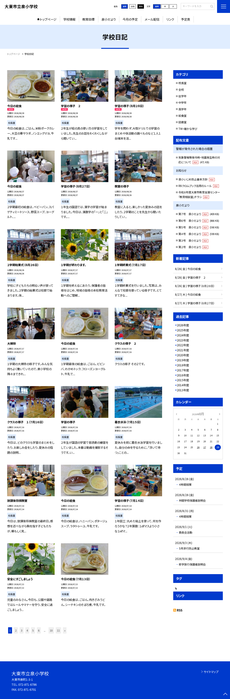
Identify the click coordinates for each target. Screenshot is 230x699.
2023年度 (183, 340)
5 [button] (33, 630)
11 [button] (58, 630)
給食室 (182, 116)
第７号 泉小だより (198, 214)
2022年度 (183, 345)
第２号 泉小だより (192, 247)
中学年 (182, 102)
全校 (181, 90)
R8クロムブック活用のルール (198, 186)
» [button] (64, 630)
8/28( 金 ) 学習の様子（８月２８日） (195, 286)
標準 (157, 6)
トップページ (48, 19)
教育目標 (88, 19)
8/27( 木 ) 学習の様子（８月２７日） (195, 303)
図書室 (182, 122)
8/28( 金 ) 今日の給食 (188, 269)
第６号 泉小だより (198, 220)
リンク (170, 19)
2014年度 (183, 385)
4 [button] (27, 630)
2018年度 (183, 365)
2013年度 (183, 390)
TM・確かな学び (187, 129)
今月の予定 (130, 19)
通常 (124, 6)
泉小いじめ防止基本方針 (196, 179)
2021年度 (183, 350)
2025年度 (183, 330)
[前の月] (176, 413)
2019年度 (183, 360)
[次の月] (219, 413)
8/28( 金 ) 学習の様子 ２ (190, 277)
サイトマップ (211, 672)
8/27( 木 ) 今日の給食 (188, 294)
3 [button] (21, 630)
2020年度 (183, 355)
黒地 (140, 6)
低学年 (182, 96)
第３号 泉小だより (192, 240)
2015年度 (183, 380)
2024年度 (183, 335)
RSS (179, 610)
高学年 (182, 109)
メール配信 (152, 19)
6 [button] (39, 630)
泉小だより (109, 19)
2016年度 (183, 375)
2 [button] (16, 630)
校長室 (182, 83)
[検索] (211, 6)
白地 (132, 6)
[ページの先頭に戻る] (225, 694)
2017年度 (183, 370)
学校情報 (69, 19)
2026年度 (183, 325)
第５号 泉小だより (198, 227)
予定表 (185, 19)
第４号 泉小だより (198, 234)
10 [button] (51, 630)
